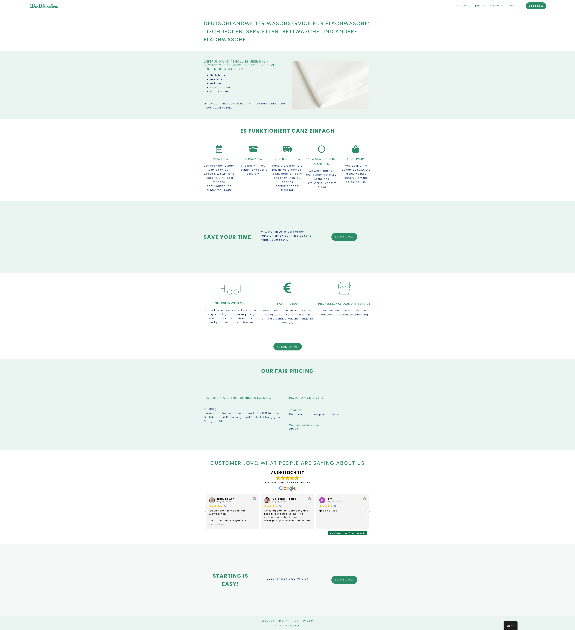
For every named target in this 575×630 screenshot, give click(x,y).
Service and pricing (471, 5)
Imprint (284, 621)
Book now (536, 6)
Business (496, 5)
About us (267, 621)
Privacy (308, 621)
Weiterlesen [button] (216, 524)
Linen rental (515, 5)
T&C (296, 621)
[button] (369, 512)
